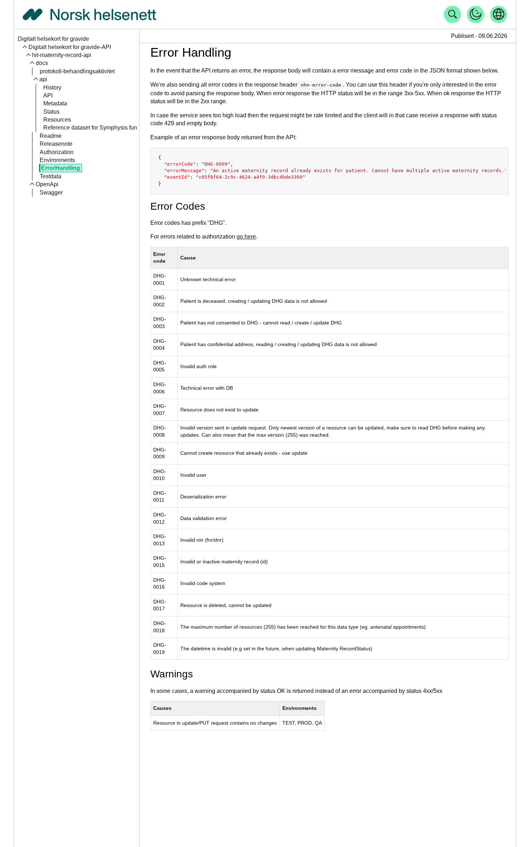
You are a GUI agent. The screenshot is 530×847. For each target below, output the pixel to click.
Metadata (55, 103)
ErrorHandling (60, 168)
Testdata (50, 176)
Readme (51, 136)
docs (42, 63)
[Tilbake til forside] (89, 14)
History (52, 87)
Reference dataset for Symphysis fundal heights (104, 128)
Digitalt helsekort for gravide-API (69, 47)
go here (246, 236)
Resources (57, 120)
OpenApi (47, 184)
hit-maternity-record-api (61, 55)
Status (51, 112)
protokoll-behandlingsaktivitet (77, 71)
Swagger (51, 192)
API (48, 95)
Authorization (57, 152)
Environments (57, 160)
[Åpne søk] (452, 14)
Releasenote (56, 144)
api (43, 79)
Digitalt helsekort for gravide (53, 39)
